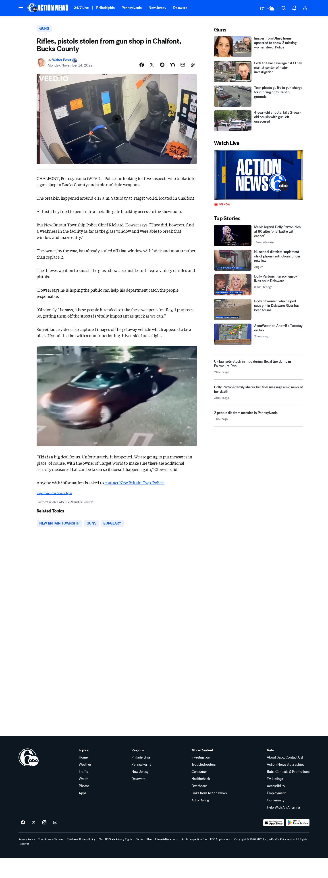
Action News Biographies (285, 764)
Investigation (200, 757)
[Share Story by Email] (183, 65)
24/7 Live (81, 7)
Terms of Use (144, 839)
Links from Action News (209, 793)
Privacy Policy (27, 839)
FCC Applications (220, 839)
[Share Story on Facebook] (141, 65)
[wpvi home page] (29, 757)
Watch (83, 779)
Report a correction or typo (54, 493)
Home (83, 757)
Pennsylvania (131, 7)
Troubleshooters (203, 764)
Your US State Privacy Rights (116, 839)
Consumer (199, 771)
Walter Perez (61, 60)
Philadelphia (105, 7)
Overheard (199, 786)
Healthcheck (200, 779)
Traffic (83, 771)
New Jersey (157, 7)
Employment (276, 793)
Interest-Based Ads (166, 839)
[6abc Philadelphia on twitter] (33, 822)
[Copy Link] (193, 65)
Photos (84, 786)
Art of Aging (200, 800)
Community (275, 800)
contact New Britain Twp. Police (134, 482)
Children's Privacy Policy (81, 839)
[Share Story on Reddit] (162, 65)
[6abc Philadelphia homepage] (48, 8)
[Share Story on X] (152, 65)
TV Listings (275, 779)
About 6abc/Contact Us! (285, 757)
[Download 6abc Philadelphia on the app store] (273, 822)
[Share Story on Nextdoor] (172, 65)
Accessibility (276, 786)
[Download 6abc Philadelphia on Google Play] (297, 822)
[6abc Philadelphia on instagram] (44, 822)
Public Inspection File (194, 839)
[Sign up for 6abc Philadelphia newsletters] (55, 822)
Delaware (180, 7)
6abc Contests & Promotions (288, 771)
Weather (85, 764)
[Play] (258, 175)
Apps (82, 793)
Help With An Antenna (283, 807)
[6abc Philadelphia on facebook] (23, 822)
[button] (20, 7)
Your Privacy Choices (50, 839)
